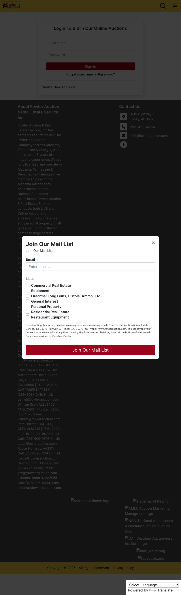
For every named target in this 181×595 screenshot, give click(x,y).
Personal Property (46, 306)
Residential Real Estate (50, 312)
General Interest (44, 301)
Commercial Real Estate (51, 285)
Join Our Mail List (90, 350)
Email (30, 259)
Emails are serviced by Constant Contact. (49, 336)
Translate (165, 590)
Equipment (40, 290)
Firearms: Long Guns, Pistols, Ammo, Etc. (66, 296)
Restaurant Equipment (50, 317)
